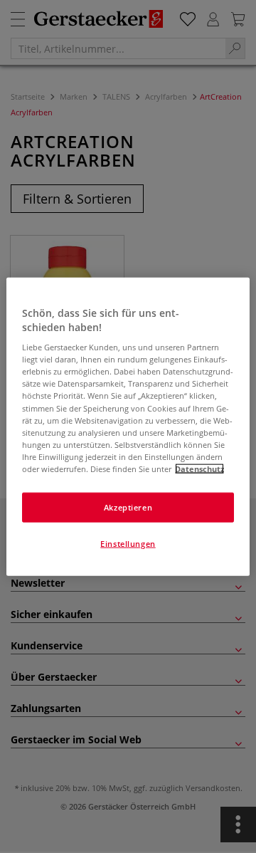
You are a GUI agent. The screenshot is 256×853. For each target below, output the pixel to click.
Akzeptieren (128, 507)
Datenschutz (199, 468)
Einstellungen (127, 543)
